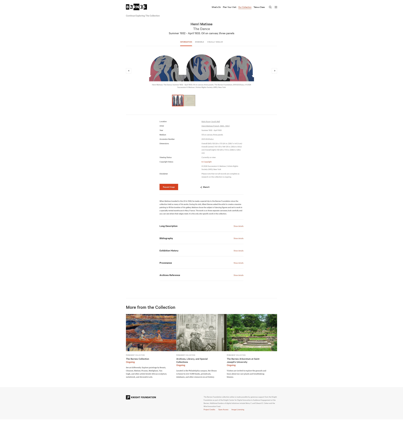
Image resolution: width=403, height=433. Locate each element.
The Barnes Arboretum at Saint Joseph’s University (243, 360)
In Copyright (207, 161)
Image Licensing (238, 409)
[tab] (201, 225)
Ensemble (199, 42)
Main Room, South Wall (211, 121)
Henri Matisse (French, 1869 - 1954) (216, 126)
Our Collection (244, 7)
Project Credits (209, 409)
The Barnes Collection (137, 358)
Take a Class (259, 7)
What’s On (216, 7)
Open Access (223, 409)
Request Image (169, 187)
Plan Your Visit (229, 7)
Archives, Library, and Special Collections (192, 360)
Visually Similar (215, 42)
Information (186, 42)
